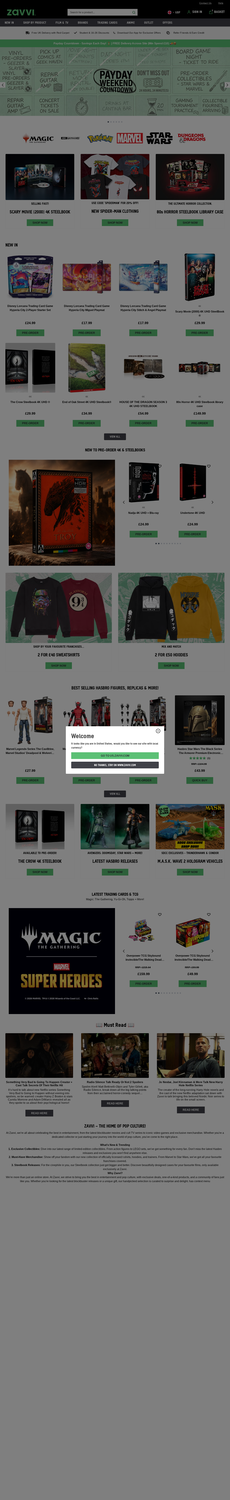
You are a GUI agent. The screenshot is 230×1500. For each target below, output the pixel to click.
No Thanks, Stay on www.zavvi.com (115, 765)
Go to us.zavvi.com (115, 755)
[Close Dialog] (158, 731)
